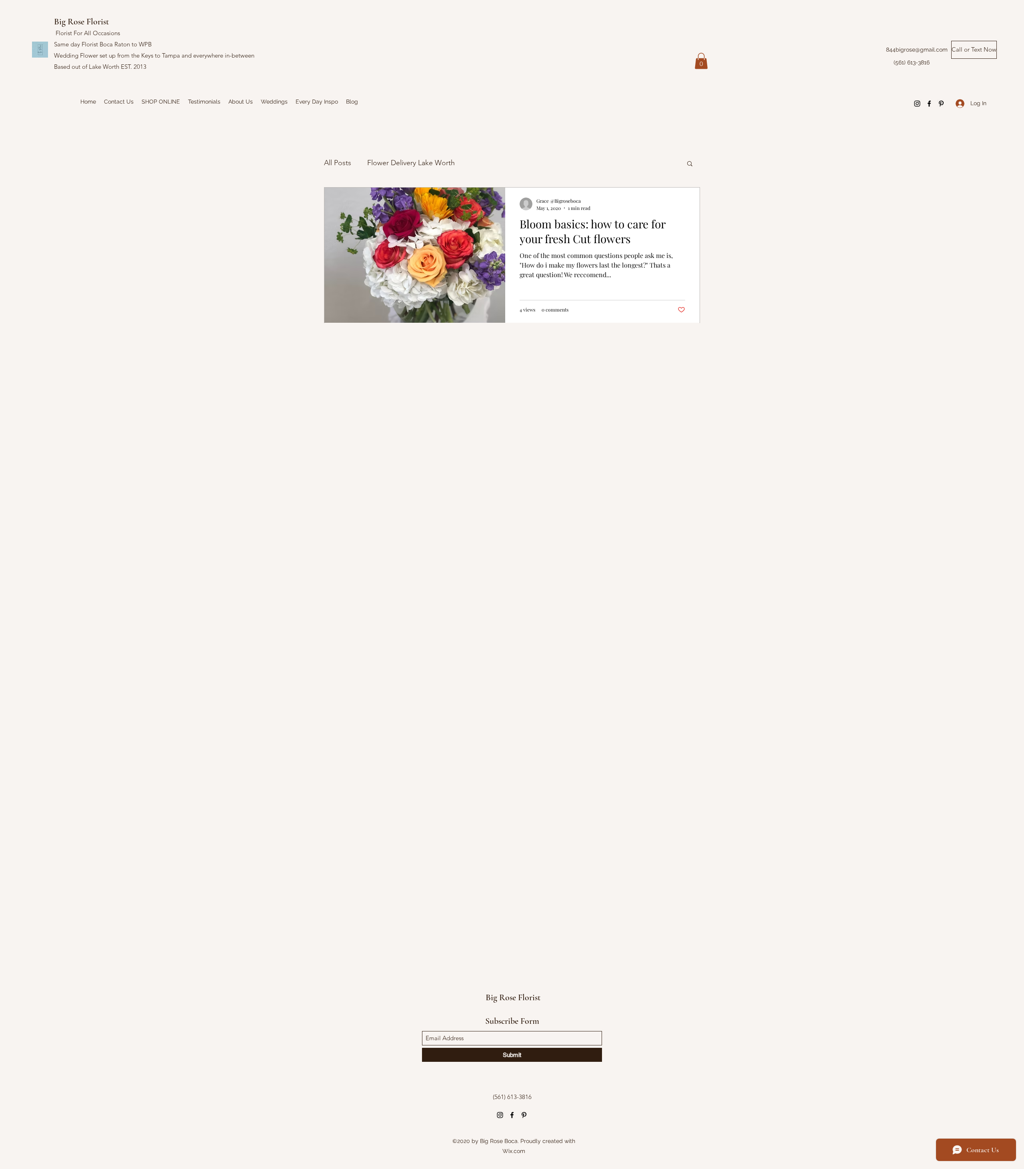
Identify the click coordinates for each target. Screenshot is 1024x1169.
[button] (701, 61)
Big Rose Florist (82, 21)
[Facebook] (929, 104)
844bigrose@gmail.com (917, 49)
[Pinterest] (941, 104)
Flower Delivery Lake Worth (411, 162)
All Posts (337, 162)
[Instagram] (917, 104)
